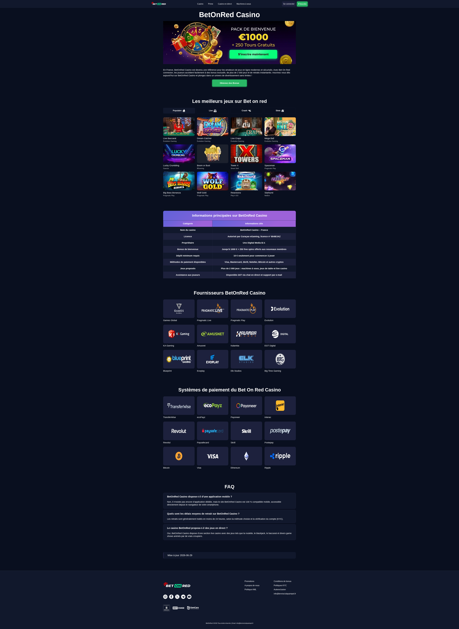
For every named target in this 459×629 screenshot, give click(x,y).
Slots (278, 111)
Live (211, 111)
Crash (244, 111)
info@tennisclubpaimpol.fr (285, 594)
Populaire (177, 111)
